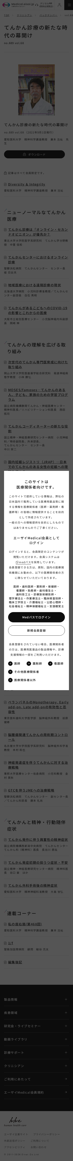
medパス (25, 562)
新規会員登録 (36, 630)
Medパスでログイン (36, 617)
